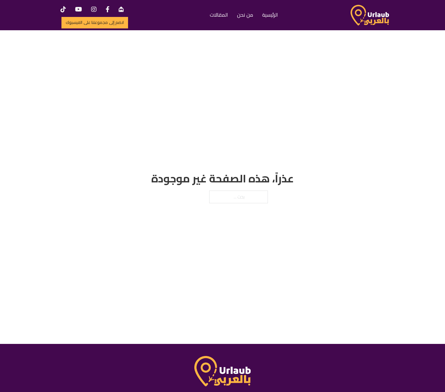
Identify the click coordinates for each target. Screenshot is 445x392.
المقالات (219, 15)
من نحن (245, 15)
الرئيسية (270, 15)
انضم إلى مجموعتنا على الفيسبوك (95, 22)
